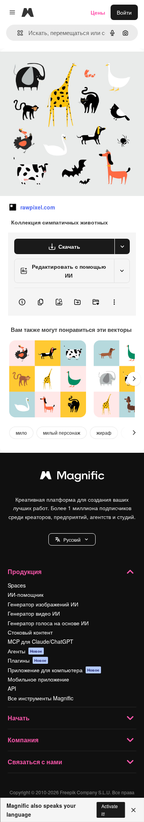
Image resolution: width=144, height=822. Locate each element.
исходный (51, 66)
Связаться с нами (35, 761)
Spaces (17, 585)
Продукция (24, 571)
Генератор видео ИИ (34, 613)
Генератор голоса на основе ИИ (48, 623)
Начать (19, 717)
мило (21, 432)
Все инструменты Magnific (40, 698)
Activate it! (109, 810)
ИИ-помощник (25, 594)
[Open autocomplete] (17, 33)
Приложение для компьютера (53, 670)
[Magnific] (72, 477)
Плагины (27, 660)
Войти (124, 12)
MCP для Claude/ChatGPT (40, 641)
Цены (98, 12)
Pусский (72, 539)
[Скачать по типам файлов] (122, 246)
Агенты (25, 651)
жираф (103, 432)
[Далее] (134, 378)
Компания (23, 739)
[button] (72, 539)
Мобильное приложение (38, 679)
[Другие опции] (114, 302)
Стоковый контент (30, 632)
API (12, 688)
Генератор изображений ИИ (43, 604)
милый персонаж (61, 432)
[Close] (133, 810)
